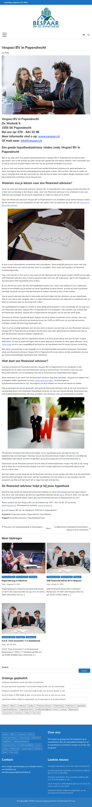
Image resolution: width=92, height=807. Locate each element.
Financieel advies (18, 514)
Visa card (36, 713)
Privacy (72, 801)
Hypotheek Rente (26, 709)
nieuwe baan (7, 713)
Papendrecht (33, 514)
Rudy (7, 52)
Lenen (56, 709)
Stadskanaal (30, 637)
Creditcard (21, 706)
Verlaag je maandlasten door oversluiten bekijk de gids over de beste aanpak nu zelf (33, 691)
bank (61, 495)
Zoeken (5, 667)
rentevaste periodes (44, 380)
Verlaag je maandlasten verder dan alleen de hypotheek (22, 682)
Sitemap (63, 801)
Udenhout (33, 577)
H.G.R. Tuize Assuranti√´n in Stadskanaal (21, 641)
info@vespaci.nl (31, 140)
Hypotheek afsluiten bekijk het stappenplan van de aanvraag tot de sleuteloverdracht (34, 699)
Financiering (58, 706)
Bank (13, 706)
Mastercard (73, 709)
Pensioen (18, 713)
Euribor (31, 706)
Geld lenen (70, 706)
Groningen (20, 637)
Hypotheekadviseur (36, 518)
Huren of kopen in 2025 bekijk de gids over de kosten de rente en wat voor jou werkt (33, 695)
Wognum (77, 577)
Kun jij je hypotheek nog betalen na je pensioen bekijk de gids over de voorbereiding (33, 686)
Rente (27, 713)
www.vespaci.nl (49, 136)
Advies (5, 706)
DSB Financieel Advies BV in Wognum (64, 580)
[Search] (88, 35)
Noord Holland (67, 577)
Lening (63, 709)
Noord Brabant (22, 577)
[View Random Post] (83, 35)
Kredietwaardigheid (43, 709)
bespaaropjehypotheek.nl (46, 801)
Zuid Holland (45, 514)
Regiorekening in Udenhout (14, 580)
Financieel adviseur (17, 518)
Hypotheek (81, 706)
